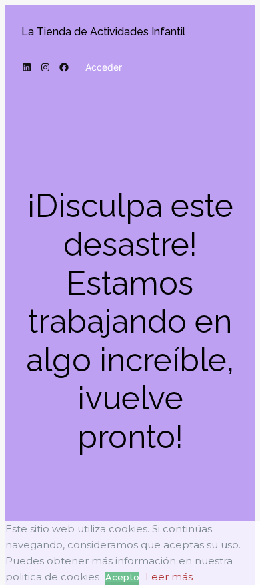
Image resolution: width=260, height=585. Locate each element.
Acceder (103, 67)
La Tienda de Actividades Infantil (103, 31)
